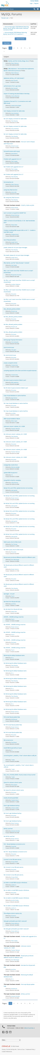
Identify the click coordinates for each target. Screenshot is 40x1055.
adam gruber (14, 490)
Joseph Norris (14, 242)
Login (31, 3)
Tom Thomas (14, 544)
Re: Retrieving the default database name (15, 663)
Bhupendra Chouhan (16, 274)
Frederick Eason (15, 800)
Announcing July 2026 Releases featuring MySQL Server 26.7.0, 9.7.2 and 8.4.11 (15, 33)
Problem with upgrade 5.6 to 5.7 (12, 159)
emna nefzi (13, 192)
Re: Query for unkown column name (14, 790)
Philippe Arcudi (15, 234)
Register (36, 3)
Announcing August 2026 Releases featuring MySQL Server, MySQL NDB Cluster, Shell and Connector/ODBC (16, 28)
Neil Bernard (14, 719)
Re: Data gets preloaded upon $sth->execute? (16, 929)
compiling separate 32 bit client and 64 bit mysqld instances (20, 370)
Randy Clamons (15, 498)
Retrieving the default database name (14, 655)
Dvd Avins (13, 915)
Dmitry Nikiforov (15, 923)
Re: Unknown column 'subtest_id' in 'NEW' (15, 434)
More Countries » (29, 1028)
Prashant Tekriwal (15, 428)
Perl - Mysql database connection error (14, 844)
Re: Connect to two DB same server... (14, 867)
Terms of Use (21, 1049)
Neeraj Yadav (14, 224)
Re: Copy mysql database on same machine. (16, 403)
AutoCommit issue (9, 347)
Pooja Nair (13, 846)
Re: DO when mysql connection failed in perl (16, 388)
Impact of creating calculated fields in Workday (16, 93)
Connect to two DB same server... (13, 859)
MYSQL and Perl (8, 828)
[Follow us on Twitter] (6, 1033)
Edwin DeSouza (15, 63)
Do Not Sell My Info (11, 1049)
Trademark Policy (30, 1049)
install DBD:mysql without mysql (13, 748)
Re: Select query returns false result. (13, 549)
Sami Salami (14, 265)
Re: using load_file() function (11, 197)
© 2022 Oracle (15, 1046)
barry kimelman (15, 113)
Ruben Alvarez (14, 207)
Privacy (4, 1049)
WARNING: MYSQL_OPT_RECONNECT (14, 78)
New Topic (6, 43)
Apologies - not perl (9, 594)
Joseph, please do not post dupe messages (15, 247)
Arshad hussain (15, 146)
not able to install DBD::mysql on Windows (15, 882)
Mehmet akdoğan (15, 467)
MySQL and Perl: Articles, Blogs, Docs (18, 61)
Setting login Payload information (13, 340)
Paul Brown (14, 742)
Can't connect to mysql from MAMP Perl (15, 213)
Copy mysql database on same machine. (15, 395)
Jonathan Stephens (15, 284)
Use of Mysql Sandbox (10, 240)
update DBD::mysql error (10, 472)
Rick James (13, 294)
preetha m (13, 885)
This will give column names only (13, 913)
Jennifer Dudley (15, 900)
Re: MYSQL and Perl (9, 836)
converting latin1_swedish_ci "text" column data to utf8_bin (20, 755)
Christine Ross (14, 365)
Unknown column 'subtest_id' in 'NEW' (14, 426)
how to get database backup (11, 805)
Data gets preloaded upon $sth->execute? (15, 921)
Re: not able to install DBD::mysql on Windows (16, 890)
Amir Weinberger (15, 559)
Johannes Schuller (15, 831)
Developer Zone (7, 9)
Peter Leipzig (14, 161)
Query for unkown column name (13, 782)
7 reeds (13, 759)
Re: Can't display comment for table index (15, 119)
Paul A (12, 596)
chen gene (13, 349)
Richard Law (14, 311)
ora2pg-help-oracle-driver (11, 465)
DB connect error (8, 740)
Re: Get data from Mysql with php (13, 609)
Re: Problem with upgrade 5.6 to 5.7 (13, 167)
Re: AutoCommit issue (10, 355)
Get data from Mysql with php (12, 601)
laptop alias (14, 611)
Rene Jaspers (14, 784)
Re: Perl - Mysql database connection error (15, 852)
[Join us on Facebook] (3, 1033)
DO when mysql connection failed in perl (15, 380)
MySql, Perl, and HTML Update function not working (18, 488)
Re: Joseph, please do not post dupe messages (16, 255)
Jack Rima (13, 603)
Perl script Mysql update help (12, 717)
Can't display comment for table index (14, 111)
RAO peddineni (15, 382)
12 (29, 48)
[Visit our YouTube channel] (10, 1033)
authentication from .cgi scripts (12, 86)
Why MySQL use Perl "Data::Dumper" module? (16, 263)
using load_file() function (10, 190)
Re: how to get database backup (12, 813)
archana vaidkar (15, 808)
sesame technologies (16, 105)
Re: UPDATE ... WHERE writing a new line (14, 624)
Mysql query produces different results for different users (19, 557)
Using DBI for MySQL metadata (12, 480)
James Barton (14, 153)
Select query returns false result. (12, 542)
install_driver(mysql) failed (11, 798)
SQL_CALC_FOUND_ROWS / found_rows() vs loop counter (19, 775)
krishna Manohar (15, 96)
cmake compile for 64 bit (10, 363)
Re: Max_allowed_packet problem (13, 316)
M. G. (12, 657)
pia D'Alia (13, 413)
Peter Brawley (14, 121)
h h (12, 475)
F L (12, 750)
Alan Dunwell (14, 80)
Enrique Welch (14, 861)
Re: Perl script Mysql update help (13, 725)
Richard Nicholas (15, 215)
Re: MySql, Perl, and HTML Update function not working (19, 496)
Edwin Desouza (15, 184)
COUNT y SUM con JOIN (27, 205)
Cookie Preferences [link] (7, 1051)
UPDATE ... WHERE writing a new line (13, 617)
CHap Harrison (14, 482)
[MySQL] (5, 4)
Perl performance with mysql (12, 151)
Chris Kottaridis (15, 342)
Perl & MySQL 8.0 (8, 182)
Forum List (4, 18)
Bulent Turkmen (15, 823)
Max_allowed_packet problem (12, 309)
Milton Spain (14, 421)
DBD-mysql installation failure (12, 418)
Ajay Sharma (14, 398)
